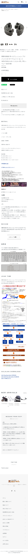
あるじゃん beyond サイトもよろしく (11, 450)
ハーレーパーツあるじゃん (5, 551)
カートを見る (5, 540)
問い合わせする (14, 105)
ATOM (6, 526)
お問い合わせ (5, 544)
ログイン (5, 536)
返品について (4, 89)
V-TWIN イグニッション (5, 10)
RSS (4, 526)
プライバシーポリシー (7, 515)
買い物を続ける (4, 100)
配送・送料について (7, 501)
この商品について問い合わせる (8, 96)
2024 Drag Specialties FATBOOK (8, 375)
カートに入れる (13, 79)
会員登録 (5, 533)
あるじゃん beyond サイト (8, 519)
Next (26, 27)
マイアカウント (6, 529)
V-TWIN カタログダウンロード (7, 167)
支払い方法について (7, 508)
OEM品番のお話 (4, 163)
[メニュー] (26, 2)
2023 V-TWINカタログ (6, 378)
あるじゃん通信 (6, 522)
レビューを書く (13, 237)
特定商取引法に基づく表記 (7, 93)
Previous (1, 27)
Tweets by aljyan (4, 468)
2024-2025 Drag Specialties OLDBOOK (10, 377)
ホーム (2, 9)
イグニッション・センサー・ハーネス (11, 9)
